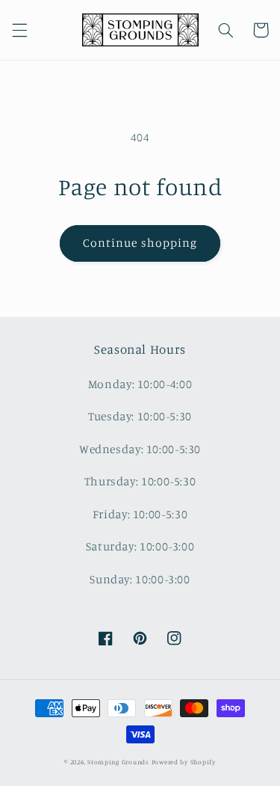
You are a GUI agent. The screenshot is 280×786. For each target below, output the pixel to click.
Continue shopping (140, 243)
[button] (19, 30)
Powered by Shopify (184, 762)
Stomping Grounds (118, 762)
